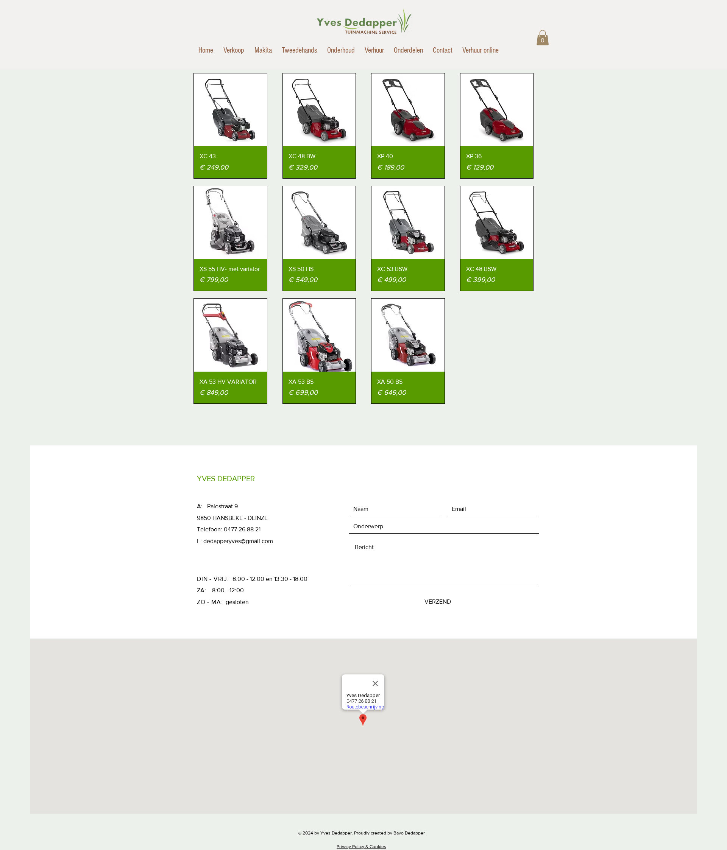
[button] (542, 37)
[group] (363, 126)
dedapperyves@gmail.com (238, 541)
